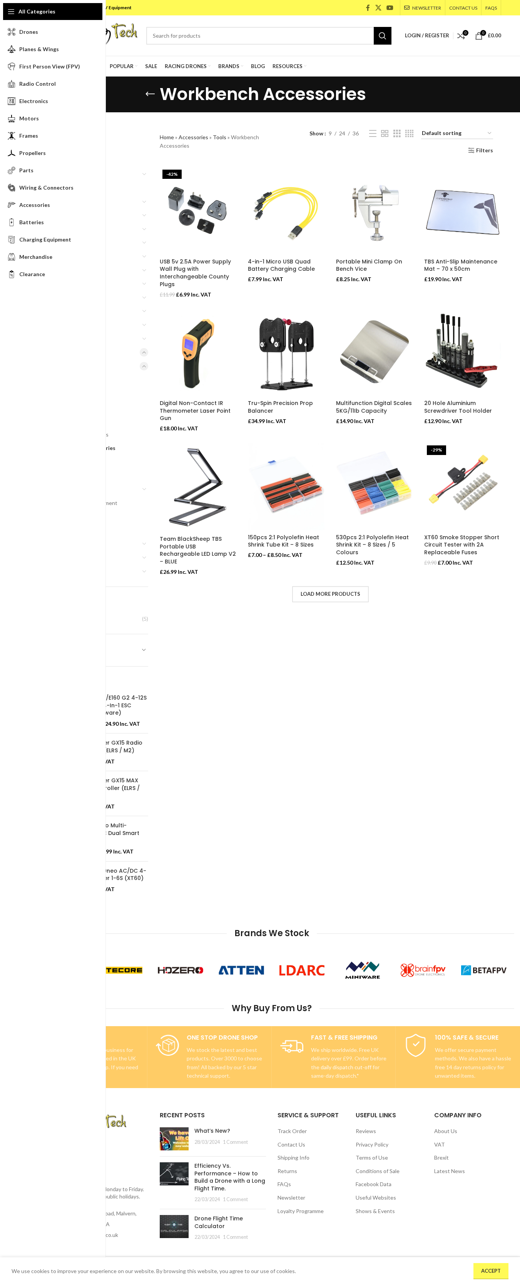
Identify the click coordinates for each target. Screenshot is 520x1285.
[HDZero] (180, 970)
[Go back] (150, 94)
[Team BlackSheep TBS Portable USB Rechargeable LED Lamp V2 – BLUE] (198, 487)
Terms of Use (372, 1157)
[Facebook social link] (368, 7)
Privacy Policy (372, 1144)
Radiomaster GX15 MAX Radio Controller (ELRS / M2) (106, 788)
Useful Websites (376, 1197)
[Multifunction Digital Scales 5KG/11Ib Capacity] (374, 352)
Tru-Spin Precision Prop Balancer (280, 407)
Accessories (193, 137)
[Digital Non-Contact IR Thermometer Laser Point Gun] (198, 352)
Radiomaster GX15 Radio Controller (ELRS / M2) (107, 746)
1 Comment (235, 1142)
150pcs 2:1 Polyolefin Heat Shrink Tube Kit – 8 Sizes (283, 541)
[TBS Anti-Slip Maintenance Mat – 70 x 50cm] (462, 211)
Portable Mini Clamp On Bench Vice (369, 265)
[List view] (372, 133)
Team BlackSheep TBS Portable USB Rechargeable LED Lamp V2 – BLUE (198, 550)
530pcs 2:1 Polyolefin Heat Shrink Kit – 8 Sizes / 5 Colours (372, 544)
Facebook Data (373, 1184)
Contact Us (291, 1144)
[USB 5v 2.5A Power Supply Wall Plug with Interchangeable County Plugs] (198, 211)
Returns (287, 1171)
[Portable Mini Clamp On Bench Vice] (374, 211)
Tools (219, 137)
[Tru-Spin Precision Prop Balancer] (286, 352)
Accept (491, 1271)
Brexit (441, 1157)
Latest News (449, 1171)
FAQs (284, 1184)
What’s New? (212, 1131)
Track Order (292, 1131)
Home (167, 137)
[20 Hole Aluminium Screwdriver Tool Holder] (462, 352)
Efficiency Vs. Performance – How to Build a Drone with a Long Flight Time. (229, 1177)
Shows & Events (375, 1211)
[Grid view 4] (409, 133)
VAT (439, 1144)
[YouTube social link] (390, 7)
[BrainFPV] (423, 970)
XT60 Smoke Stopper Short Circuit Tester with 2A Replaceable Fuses (461, 544)
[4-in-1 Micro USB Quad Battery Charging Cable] (286, 211)
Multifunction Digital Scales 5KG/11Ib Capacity (374, 407)
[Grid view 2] (384, 133)
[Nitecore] (120, 970)
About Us (445, 1131)
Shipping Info (293, 1157)
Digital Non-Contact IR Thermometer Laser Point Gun (195, 410)
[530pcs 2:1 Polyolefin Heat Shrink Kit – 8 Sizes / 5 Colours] (374, 486)
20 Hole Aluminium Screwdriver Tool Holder (458, 407)
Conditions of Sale (378, 1171)
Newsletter (291, 1197)
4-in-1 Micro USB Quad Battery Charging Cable (281, 265)
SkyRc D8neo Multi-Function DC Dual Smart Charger (106, 833)
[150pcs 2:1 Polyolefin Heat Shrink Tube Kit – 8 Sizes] (286, 486)
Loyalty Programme (301, 1211)
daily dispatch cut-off (346, 1067)
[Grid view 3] (397, 133)
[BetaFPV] (483, 970)
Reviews (366, 1131)
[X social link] (378, 7)
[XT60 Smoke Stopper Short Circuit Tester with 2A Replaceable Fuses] (462, 486)
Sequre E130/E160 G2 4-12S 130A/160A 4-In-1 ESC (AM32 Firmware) (110, 705)
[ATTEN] (241, 970)
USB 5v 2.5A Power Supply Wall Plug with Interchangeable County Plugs (195, 273)
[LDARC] (302, 970)
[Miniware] (362, 970)
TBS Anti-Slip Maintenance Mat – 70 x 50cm (460, 265)
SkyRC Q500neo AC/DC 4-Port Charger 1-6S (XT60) (109, 874)
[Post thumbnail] (174, 1138)
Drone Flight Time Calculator (218, 1222)
